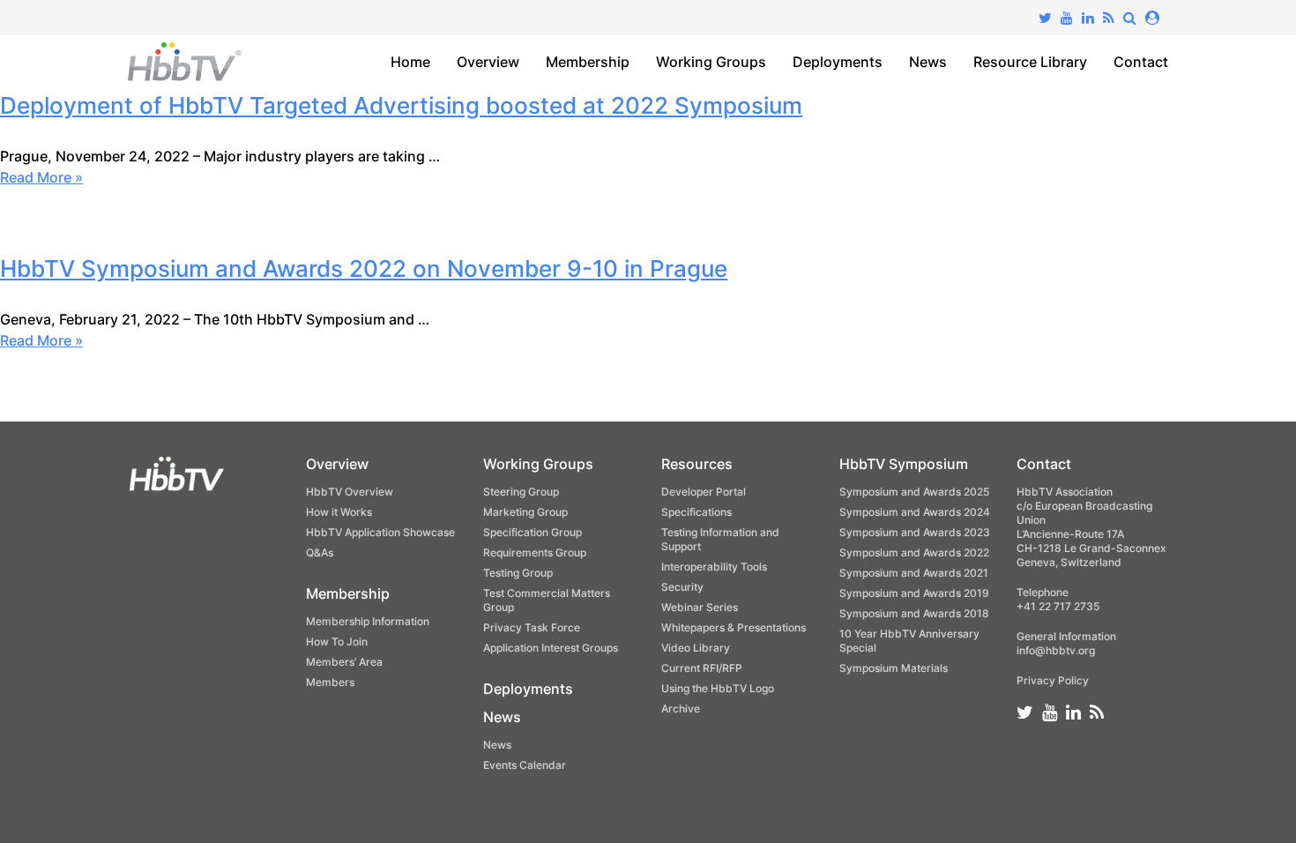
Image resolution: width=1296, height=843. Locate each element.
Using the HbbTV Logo (717, 688)
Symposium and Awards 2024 (914, 511)
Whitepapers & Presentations (733, 627)
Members (330, 682)
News (928, 62)
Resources (697, 464)
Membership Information (367, 621)
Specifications (696, 511)
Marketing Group (525, 511)
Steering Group (521, 491)
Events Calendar (524, 765)
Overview (488, 62)
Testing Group (518, 572)
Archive (680, 708)
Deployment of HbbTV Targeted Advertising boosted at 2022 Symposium (401, 105)
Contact (1141, 62)
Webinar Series (699, 607)
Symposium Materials (893, 668)
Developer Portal (703, 491)
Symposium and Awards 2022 (914, 552)
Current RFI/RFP (701, 668)
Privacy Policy (1053, 680)
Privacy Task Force (531, 627)
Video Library (695, 647)
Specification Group (532, 532)
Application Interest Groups (550, 647)
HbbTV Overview (349, 491)
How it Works (339, 511)
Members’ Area (344, 661)
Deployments (838, 62)
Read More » (41, 177)
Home (410, 62)
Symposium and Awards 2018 (914, 613)
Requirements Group (534, 552)
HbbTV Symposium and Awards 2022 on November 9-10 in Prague (363, 268)
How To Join (337, 641)
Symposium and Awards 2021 (913, 572)
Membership (587, 62)
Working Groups (711, 62)
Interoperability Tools (714, 566)
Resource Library (1030, 62)
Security (682, 586)
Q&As (319, 552)
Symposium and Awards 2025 (914, 491)
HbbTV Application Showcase (380, 532)
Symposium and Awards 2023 (914, 532)
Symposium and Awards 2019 (914, 593)
